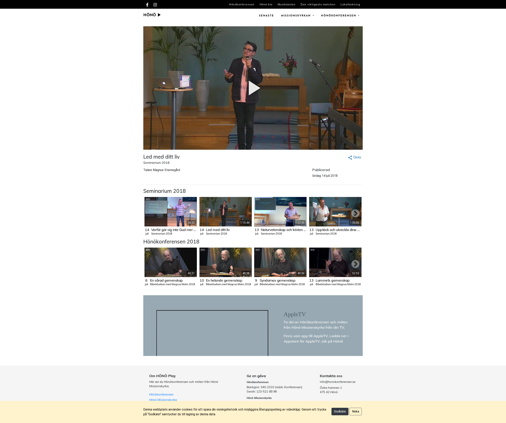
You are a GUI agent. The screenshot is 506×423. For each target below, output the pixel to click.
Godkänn (340, 411)
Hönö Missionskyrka (163, 400)
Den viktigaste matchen (318, 4)
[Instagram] (155, 4)
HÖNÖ (150, 15)
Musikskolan (287, 4)
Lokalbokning (350, 4)
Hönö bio (266, 4)
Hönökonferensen (242, 4)
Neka (355, 411)
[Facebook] (147, 4)
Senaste (266, 15)
